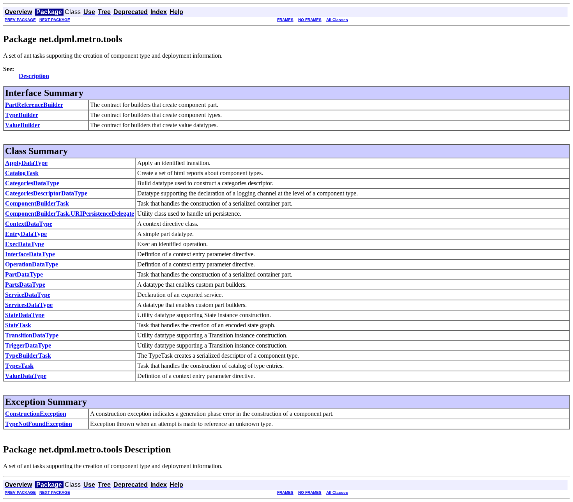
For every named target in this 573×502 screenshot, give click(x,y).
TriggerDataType (28, 345)
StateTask (18, 325)
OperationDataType (31, 264)
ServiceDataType (27, 294)
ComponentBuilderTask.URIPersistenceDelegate (69, 213)
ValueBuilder (22, 125)
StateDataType (24, 315)
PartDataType (24, 274)
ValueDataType (25, 376)
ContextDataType (28, 223)
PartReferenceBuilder (34, 104)
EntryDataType (26, 234)
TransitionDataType (31, 335)
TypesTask (19, 365)
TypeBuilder (21, 115)
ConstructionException (35, 413)
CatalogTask (22, 173)
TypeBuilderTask (28, 355)
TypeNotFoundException (38, 423)
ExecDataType (24, 244)
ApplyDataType (26, 163)
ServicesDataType (29, 305)
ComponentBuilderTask (37, 203)
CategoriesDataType (32, 183)
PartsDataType (25, 284)
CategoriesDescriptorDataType (46, 193)
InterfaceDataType (30, 254)
